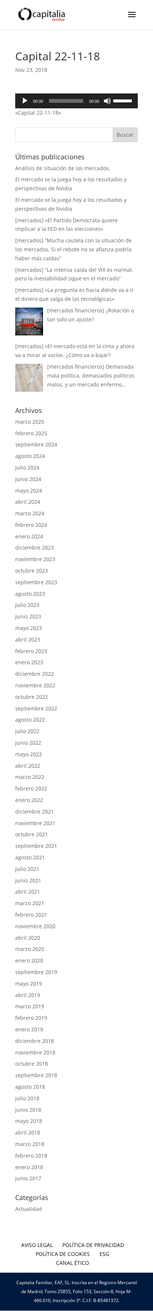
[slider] (123, 100)
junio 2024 (28, 479)
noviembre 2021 (35, 823)
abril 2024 (27, 501)
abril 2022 (27, 765)
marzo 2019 (29, 1006)
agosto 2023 (30, 593)
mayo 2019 (28, 983)
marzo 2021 (29, 903)
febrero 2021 (31, 914)
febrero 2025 (31, 433)
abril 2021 (27, 891)
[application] (76, 100)
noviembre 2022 (35, 685)
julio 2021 (27, 868)
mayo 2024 (28, 490)
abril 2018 (27, 1132)
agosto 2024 (30, 455)
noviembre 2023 (35, 559)
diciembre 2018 (34, 1040)
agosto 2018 (30, 1086)
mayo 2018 (28, 1120)
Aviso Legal (37, 1244)
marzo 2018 (29, 1144)
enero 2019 (29, 1029)
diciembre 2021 (34, 811)
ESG (104, 1253)
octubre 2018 (31, 1063)
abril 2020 (27, 937)
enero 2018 (29, 1167)
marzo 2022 (29, 776)
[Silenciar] (107, 101)
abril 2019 (27, 995)
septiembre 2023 (36, 582)
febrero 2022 (31, 788)
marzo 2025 (29, 421)
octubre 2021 (31, 834)
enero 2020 (29, 960)
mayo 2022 (28, 754)
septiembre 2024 (36, 444)
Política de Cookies (63, 1253)
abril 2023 (27, 639)
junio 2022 (28, 742)
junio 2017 (28, 1178)
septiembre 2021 (36, 845)
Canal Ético (72, 1262)
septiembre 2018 (36, 1075)
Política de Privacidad (93, 1244)
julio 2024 (27, 467)
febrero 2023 (31, 651)
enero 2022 (29, 800)
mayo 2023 (28, 627)
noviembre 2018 (35, 1052)
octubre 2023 (31, 570)
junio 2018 (28, 1109)
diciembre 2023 (34, 547)
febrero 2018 (31, 1155)
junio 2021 (28, 880)
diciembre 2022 (34, 673)
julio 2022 (27, 731)
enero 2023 (29, 662)
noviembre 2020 (35, 926)
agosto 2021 (30, 857)
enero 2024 (29, 536)
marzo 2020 (29, 948)
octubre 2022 (31, 696)
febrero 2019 (31, 1017)
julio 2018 (27, 1098)
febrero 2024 (31, 524)
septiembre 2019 (36, 972)
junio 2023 (28, 616)
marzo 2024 (29, 513)
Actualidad (28, 1208)
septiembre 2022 (36, 708)
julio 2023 (27, 604)
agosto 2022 (30, 719)
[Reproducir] (25, 101)
